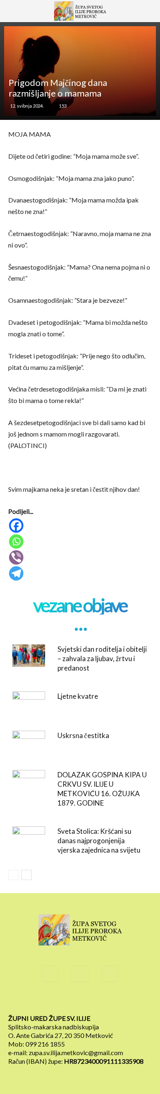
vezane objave (80, 605)
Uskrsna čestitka (83, 735)
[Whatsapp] (81, 541)
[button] (18, 15)
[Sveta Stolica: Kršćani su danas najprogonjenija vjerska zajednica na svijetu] (28, 837)
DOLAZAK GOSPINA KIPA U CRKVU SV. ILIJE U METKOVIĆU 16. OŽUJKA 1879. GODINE (102, 788)
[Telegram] (81, 573)
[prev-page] (13, 875)
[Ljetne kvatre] (28, 702)
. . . (80, 624)
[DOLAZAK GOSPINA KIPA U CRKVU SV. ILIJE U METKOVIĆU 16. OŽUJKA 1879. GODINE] (28, 781)
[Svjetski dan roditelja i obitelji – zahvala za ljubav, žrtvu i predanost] (28, 655)
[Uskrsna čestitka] (28, 742)
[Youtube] (110, 973)
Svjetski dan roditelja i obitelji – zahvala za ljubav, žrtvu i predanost (102, 658)
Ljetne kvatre (77, 696)
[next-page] (26, 875)
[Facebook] (81, 525)
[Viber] (81, 557)
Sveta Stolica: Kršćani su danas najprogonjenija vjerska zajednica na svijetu (98, 840)
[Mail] (80, 973)
